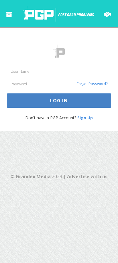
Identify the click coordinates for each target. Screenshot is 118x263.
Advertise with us (87, 176)
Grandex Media (33, 176)
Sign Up (85, 117)
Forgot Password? (92, 83)
